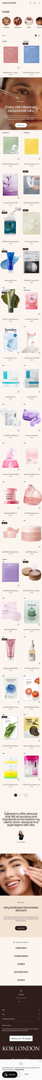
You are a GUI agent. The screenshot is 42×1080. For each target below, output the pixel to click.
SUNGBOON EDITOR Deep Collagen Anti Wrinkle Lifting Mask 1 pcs (31, 203)
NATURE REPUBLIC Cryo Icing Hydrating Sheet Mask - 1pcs (10, 707)
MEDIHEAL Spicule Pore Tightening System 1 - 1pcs (31, 280)
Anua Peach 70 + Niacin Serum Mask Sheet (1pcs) (31, 319)
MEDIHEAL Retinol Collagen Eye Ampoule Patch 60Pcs (31, 591)
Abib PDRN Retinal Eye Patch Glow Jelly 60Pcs (10, 552)
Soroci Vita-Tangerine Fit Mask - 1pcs (10, 785)
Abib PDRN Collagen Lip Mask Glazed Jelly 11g (31, 513)
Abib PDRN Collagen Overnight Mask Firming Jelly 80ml (31, 552)
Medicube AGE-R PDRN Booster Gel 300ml (10, 668)
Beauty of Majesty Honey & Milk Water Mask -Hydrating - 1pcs (31, 746)
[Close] (40, 1061)
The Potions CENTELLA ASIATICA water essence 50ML (31, 668)
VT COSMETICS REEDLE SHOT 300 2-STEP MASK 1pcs (10, 436)
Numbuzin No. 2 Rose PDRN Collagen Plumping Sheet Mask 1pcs (10, 474)
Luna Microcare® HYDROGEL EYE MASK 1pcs (10, 397)
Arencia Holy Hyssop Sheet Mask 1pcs (32, 630)
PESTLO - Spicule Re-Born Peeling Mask (10, 319)
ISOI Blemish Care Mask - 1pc (31, 784)
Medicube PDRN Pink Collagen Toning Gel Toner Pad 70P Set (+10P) (10, 513)
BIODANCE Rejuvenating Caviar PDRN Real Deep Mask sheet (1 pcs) (10, 591)
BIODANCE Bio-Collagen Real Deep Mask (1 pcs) (10, 73)
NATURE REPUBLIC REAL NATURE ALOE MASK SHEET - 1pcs (10, 746)
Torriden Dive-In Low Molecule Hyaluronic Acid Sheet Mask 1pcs (10, 358)
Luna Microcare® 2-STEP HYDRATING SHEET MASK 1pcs (31, 358)
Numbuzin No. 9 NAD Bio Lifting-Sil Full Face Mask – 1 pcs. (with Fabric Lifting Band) (10, 203)
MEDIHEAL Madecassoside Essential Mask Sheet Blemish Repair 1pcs (10, 242)
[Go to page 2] (26, 795)
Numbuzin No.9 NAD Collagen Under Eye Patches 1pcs (31, 436)
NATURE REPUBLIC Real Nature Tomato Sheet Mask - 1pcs (31, 707)
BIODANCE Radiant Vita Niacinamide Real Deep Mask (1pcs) (31, 164)
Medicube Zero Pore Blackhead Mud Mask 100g (10, 280)
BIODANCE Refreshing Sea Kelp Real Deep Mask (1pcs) (10, 164)
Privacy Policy (19, 1070)
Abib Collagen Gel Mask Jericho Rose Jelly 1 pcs (31, 242)
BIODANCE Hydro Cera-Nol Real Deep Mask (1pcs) (31, 73)
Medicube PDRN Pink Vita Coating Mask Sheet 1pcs (31, 474)
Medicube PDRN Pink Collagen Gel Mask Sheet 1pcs (10, 630)
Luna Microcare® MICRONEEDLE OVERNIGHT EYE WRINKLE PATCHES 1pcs (31, 397)
